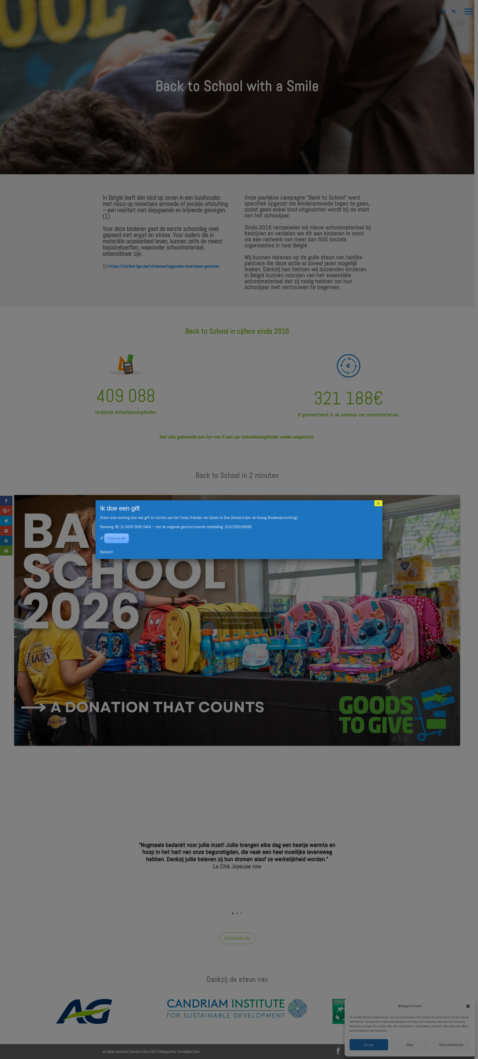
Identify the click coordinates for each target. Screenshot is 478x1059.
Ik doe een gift (116, 538)
